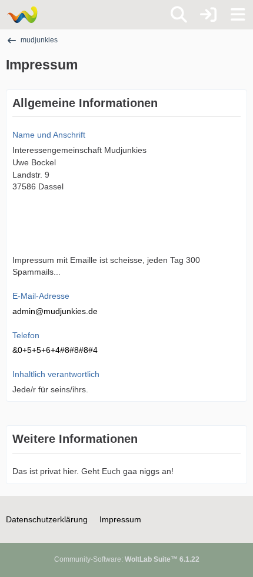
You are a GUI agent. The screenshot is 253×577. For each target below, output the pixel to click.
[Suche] (179, 14)
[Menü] (237, 14)
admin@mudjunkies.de (55, 311)
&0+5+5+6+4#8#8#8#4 (55, 350)
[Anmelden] (208, 14)
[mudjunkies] (22, 14)
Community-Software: (126, 559)
